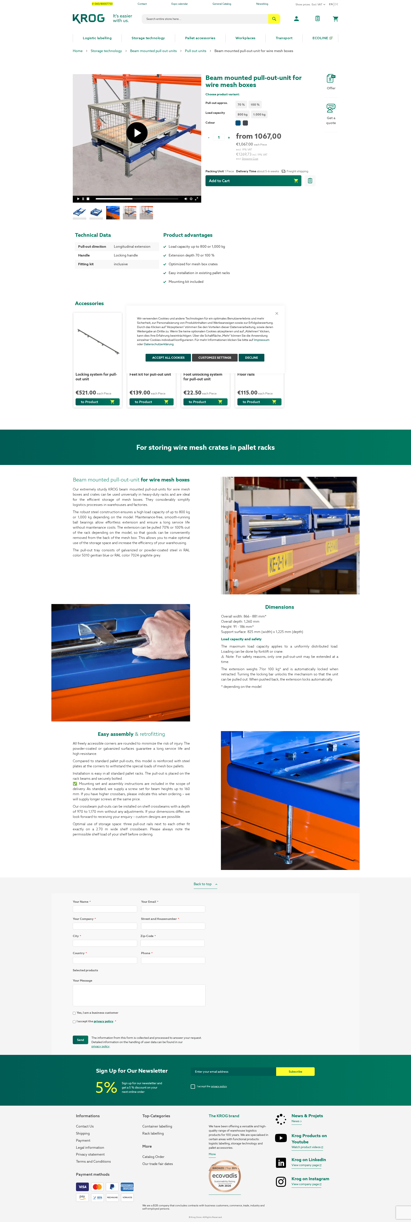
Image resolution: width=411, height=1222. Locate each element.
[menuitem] (97, 38)
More (212, 1154)
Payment (83, 1140)
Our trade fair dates (157, 1164)
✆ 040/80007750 (102, 4)
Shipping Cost (250, 158)
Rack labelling (153, 1133)
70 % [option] (241, 104)
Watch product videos (306, 1147)
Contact (142, 4)
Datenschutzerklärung (159, 344)
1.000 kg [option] (259, 114)
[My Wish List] (317, 19)
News (296, 1121)
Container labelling (157, 1126)
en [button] (331, 4)
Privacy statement (90, 1154)
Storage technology (106, 51)
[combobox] (211, 19)
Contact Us (85, 1126)
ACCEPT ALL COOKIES (168, 358)
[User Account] (296, 19)
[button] (81, 213)
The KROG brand (224, 1115)
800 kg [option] (242, 114)
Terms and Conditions (93, 1161)
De (336, 4)
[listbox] (249, 105)
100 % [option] (255, 104)
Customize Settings (214, 358)
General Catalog (222, 4)
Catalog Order (153, 1157)
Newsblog (262, 4)
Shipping (83, 1133)
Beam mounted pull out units (153, 51)
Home (78, 51)
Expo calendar (179, 4)
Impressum (262, 340)
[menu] (205, 38)
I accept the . (212, 1086)
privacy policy (103, 1021)
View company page (306, 1165)
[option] (238, 123)
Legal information (90, 1147)
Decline (251, 358)
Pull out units (195, 51)
